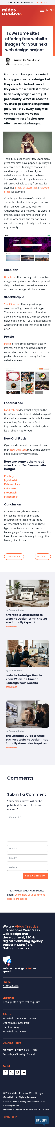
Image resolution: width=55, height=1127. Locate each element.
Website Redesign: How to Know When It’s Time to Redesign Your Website (24, 679)
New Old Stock (18, 449)
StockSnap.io (11, 304)
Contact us (40, 2)
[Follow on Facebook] (5, 1072)
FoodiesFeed (11, 410)
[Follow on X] (11, 1072)
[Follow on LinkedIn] (23, 1072)
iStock (18, 187)
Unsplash (9, 277)
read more (11, 626)
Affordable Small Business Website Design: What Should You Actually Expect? (26, 618)
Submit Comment (35, 875)
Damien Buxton (17, 610)
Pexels (7, 343)
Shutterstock (30, 187)
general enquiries (30, 1002)
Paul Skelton (15, 670)
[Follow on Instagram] (17, 1072)
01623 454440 (10, 986)
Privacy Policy (10, 1116)
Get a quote (9, 1002)
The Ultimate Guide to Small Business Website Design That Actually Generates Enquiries (27, 739)
